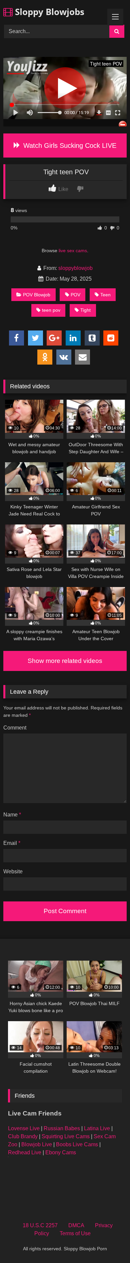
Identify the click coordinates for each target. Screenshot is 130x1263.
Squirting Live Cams (66, 1136)
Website (13, 871)
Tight (85, 310)
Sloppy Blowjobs (48, 12)
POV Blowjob (36, 294)
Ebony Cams (60, 1152)
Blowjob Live (36, 1144)
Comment (14, 728)
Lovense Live (24, 1128)
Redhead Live (24, 1152)
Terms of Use (75, 1233)
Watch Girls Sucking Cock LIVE (68, 145)
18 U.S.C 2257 (40, 1225)
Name (12, 814)
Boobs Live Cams (77, 1144)
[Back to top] (109, 1243)
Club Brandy (23, 1136)
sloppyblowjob (75, 268)
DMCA (76, 1225)
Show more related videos (65, 660)
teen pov (51, 310)
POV (75, 294)
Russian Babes (62, 1128)
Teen (105, 294)
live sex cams (73, 250)
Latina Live (97, 1128)
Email (11, 843)
